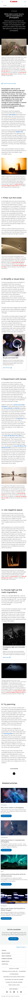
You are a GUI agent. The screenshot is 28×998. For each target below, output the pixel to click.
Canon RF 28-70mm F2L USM (12, 435)
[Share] (14, 773)
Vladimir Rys (19, 131)
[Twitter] (17, 992)
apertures (20, 418)
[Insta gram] (10, 992)
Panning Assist (8, 733)
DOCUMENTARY (4, 837)
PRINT (2, 871)
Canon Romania (13, 989)
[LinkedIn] (14, 992)
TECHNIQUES (14, 11)
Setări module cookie (14, 985)
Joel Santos (12, 114)
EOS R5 (17, 408)
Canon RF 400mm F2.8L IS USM (9, 185)
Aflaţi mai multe (6, 815)
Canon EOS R (14, 576)
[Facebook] (7, 992)
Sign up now (13, 938)
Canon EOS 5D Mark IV (18, 262)
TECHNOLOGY (4, 905)
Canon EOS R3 (18, 184)
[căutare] (2, 2)
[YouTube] (21, 992)
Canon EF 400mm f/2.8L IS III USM (15, 692)
